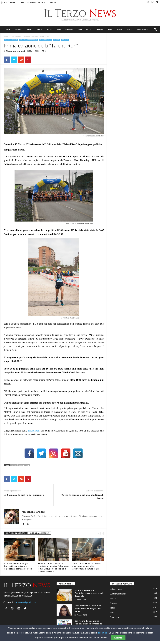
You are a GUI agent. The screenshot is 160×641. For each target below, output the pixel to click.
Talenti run (24, 465)
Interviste (69, 30)
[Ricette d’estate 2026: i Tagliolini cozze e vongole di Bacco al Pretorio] (64, 595)
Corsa (13, 465)
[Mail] (153, 2)
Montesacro (45, 40)
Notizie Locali (142, 30)
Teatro (49, 30)
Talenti (65, 40)
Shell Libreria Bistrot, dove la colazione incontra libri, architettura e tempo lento (86, 566)
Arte (59, 30)
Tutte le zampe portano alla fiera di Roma (82, 496)
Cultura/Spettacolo (28, 40)
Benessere (18, 30)
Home (8, 30)
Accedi (53, 2)
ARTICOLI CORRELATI (15, 533)
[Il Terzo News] (80, 15)
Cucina (119, 30)
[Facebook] (143, 2)
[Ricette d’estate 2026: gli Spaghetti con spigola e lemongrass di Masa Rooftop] (19, 549)
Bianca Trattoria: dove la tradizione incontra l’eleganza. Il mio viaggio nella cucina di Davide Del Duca (53, 567)
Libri (80, 30)
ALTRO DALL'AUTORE (39, 533)
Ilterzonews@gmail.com (25, 602)
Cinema (29, 30)
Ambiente (99, 30)
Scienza (129, 30)
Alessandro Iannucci (15, 51)
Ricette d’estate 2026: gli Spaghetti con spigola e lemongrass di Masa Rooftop (18, 566)
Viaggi (88, 30)
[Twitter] (157, 2)
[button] (155, 29)
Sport (110, 30)
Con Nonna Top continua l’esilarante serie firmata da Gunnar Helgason (88, 623)
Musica (39, 30)
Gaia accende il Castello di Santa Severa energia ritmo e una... (88, 608)
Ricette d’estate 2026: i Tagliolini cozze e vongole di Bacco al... (89, 593)
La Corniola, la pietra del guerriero (24, 494)
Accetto (118, 637)
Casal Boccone (16, 37)
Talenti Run (33, 430)
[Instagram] (148, 2)
